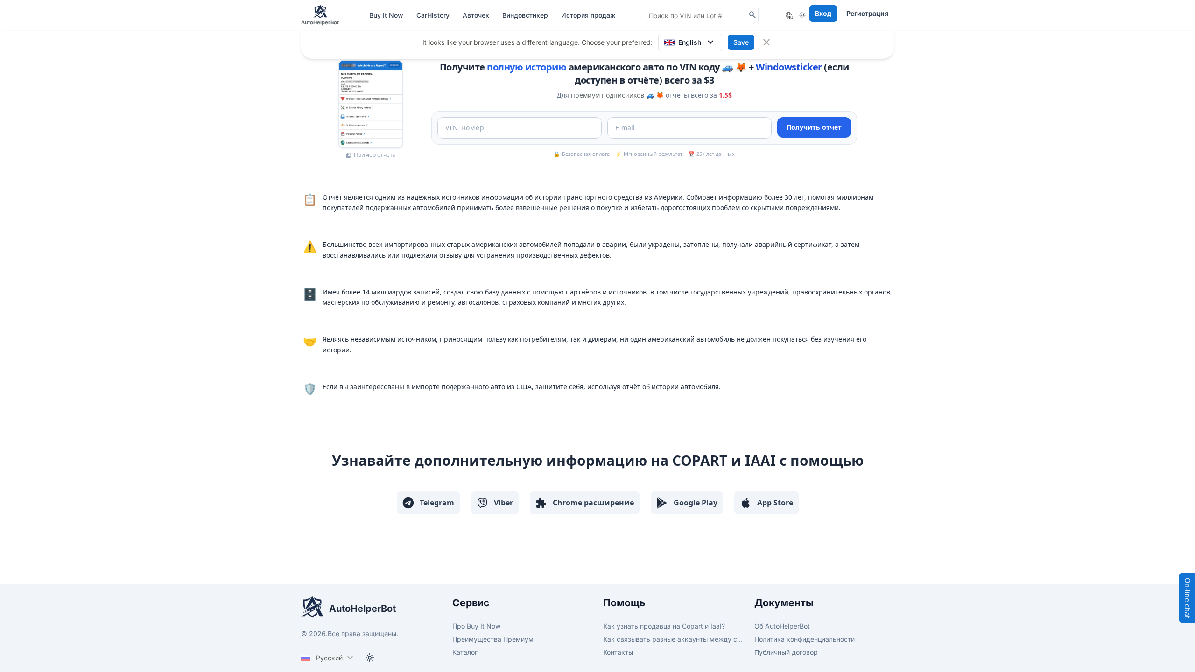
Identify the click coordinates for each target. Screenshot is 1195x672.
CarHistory (433, 15)
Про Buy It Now (476, 626)
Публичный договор (786, 652)
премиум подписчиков (607, 95)
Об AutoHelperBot (782, 626)
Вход (823, 13)
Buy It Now (387, 15)
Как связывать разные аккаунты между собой (673, 639)
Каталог (465, 652)
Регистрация (867, 13)
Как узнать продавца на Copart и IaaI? (664, 626)
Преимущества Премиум (493, 639)
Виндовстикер (526, 15)
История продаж (588, 15)
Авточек (477, 15)
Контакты (618, 652)
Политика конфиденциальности (804, 639)
